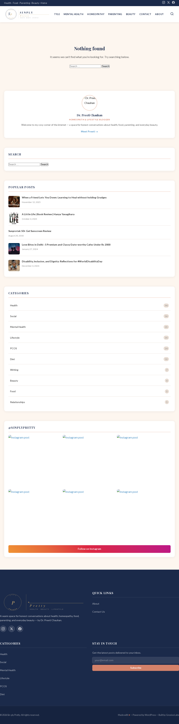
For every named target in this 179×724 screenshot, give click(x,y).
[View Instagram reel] (35, 462)
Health (88, 305)
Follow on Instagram (89, 548)
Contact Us (98, 611)
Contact (145, 14)
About (159, 14)
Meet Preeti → (89, 131)
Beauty (130, 14)
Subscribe (135, 668)
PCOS (88, 348)
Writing (88, 369)
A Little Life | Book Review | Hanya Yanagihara (48, 214)
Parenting (115, 14)
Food (88, 391)
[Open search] (172, 14)
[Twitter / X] (11, 629)
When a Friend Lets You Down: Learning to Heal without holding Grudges (64, 197)
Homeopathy (95, 14)
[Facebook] (173, 3)
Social (88, 316)
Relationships (88, 402)
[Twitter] (168, 3)
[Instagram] (163, 3)
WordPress (150, 715)
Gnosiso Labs (172, 715)
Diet (88, 359)
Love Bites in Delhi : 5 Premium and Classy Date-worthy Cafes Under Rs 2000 (66, 244)
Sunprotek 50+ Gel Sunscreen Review (29, 230)
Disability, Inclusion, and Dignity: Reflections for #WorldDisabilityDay (62, 261)
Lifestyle (88, 337)
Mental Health (73, 14)
